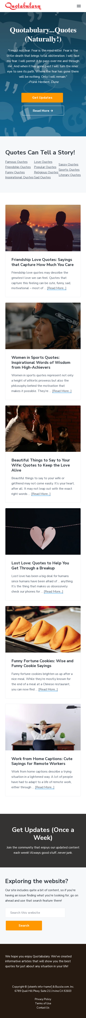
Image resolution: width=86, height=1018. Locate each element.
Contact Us (43, 1008)
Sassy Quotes (68, 164)
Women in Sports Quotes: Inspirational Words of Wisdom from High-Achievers (40, 362)
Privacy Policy (43, 999)
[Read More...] (56, 288)
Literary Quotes (70, 175)
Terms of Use (43, 1003)
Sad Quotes (42, 177)
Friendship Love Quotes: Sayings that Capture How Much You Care (42, 262)
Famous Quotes (16, 162)
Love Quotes (43, 162)
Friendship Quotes (18, 167)
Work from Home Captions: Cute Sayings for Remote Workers (41, 761)
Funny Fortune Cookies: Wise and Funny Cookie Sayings (42, 663)
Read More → (43, 111)
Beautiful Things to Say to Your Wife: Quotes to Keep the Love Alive (40, 465)
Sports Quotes (69, 170)
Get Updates (42, 97)
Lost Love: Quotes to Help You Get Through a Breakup (40, 566)
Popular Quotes (45, 167)
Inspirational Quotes (19, 177)
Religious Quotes (46, 172)
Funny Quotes (15, 172)
